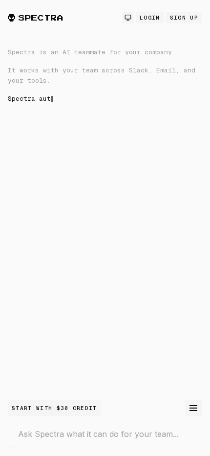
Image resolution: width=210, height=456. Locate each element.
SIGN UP (184, 17)
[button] (105, 153)
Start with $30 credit (54, 408)
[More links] (193, 408)
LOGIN (150, 17)
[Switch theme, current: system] (128, 17)
